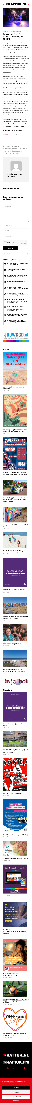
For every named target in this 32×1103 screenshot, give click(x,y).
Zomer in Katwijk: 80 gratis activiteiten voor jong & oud (13, 551)
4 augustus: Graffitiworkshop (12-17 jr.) (15, 525)
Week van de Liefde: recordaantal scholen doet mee (14, 1034)
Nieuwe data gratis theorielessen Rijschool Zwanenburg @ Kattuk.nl (15, 473)
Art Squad (6, 146)
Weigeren (16, 1092)
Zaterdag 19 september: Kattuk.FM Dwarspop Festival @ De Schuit (15, 430)
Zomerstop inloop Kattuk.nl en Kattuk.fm (13, 388)
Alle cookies (16, 1087)
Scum (25, 149)
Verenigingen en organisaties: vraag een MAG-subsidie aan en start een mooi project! (15, 750)
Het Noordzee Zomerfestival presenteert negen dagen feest (14, 670)
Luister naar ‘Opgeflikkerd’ (12, 644)
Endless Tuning (17, 149)
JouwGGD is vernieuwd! (11, 896)
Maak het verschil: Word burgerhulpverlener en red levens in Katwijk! (15, 931)
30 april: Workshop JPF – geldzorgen (15, 859)
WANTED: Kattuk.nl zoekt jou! (13, 794)
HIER (6, 135)
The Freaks (7, 151)
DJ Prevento (7, 149)
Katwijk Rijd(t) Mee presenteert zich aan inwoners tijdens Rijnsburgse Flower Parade (15, 499)
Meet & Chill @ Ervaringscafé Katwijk (15, 835)
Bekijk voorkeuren (16, 1096)
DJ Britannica (15, 146)
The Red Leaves (16, 151)
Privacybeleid (16, 1100)
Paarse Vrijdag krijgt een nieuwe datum (14, 590)
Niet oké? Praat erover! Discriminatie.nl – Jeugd (11, 974)
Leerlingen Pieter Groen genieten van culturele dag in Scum (16, 617)
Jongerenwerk (16, 31)
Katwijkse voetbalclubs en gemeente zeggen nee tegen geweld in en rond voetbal (16, 1000)
